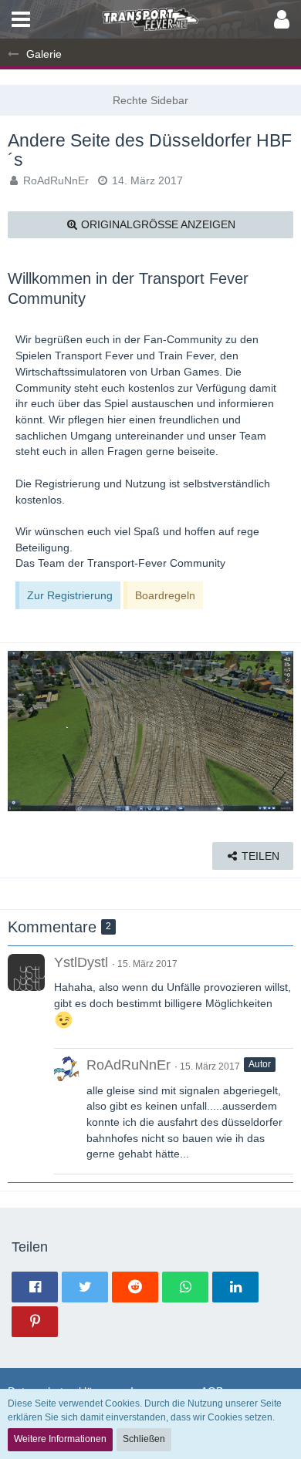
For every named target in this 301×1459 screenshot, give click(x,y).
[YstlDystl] (26, 972)
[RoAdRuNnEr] (66, 1111)
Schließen (144, 1439)
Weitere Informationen (60, 1439)
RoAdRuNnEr (56, 180)
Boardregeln (165, 595)
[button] (21, 19)
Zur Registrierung (70, 595)
